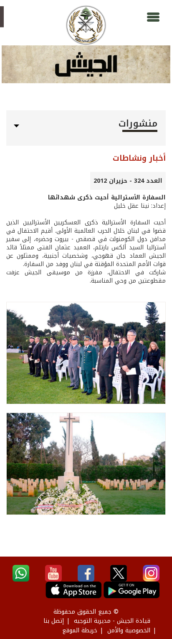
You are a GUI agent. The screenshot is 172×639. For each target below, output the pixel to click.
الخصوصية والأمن (128, 630)
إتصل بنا (53, 621)
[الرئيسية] (86, 25)
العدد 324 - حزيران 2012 (128, 180)
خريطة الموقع (79, 630)
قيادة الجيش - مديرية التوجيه (112, 621)
